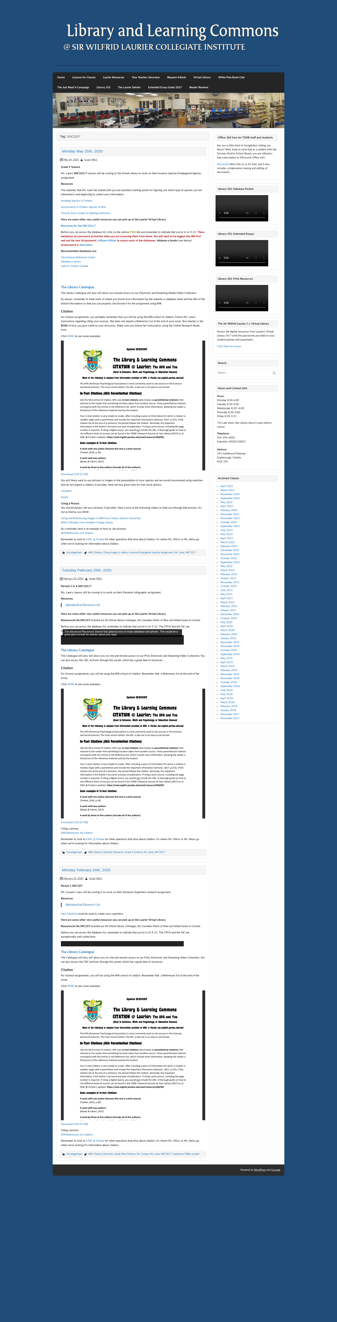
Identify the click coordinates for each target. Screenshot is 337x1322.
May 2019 (226, 658)
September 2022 (230, 562)
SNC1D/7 (190, 622)
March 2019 (227, 666)
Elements (108, 1292)
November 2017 (230, 718)
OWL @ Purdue (95, 609)
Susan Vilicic (90, 159)
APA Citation (95, 622)
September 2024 (230, 498)
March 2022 (227, 570)
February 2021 (228, 606)
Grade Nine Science (125, 1292)
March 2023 (227, 542)
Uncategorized (74, 622)
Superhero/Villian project (186, 1292)
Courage (275, 1308)
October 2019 (228, 650)
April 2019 (226, 662)
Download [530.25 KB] (74, 544)
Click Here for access (229, 346)
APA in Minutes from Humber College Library (87, 592)
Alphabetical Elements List (82, 675)
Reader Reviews (198, 87)
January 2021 (228, 610)
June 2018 (226, 690)
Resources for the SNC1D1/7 (78, 226)
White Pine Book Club (231, 77)
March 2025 (227, 490)
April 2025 (226, 486)
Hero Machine (69, 1052)
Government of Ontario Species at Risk (83, 207)
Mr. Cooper (143, 1292)
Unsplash (66, 561)
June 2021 (226, 590)
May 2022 (226, 566)
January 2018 (228, 710)
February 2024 (228, 510)
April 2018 (226, 698)
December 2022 (229, 550)
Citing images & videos (115, 622)
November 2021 (230, 582)
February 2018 (228, 706)
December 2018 (229, 674)
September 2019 (230, 654)
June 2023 (226, 530)
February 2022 (228, 574)
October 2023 (228, 522)
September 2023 (230, 526)
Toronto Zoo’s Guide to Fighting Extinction (85, 213)
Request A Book (176, 77)
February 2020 (228, 634)
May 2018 (226, 694)
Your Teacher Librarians (146, 77)
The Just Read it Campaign (73, 87)
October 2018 (228, 682)
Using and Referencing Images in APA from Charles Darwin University (101, 588)
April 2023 (226, 538)
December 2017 (229, 714)
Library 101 (104, 87)
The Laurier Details (129, 87)
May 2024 (226, 502)
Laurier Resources (113, 77)
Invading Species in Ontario (76, 200)
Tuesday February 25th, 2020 (86, 640)
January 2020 (228, 638)
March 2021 (227, 602)
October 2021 (228, 586)
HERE (70, 406)
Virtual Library (202, 77)
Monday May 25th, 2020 (82, 151)
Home (61, 77)
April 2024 (226, 506)
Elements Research (113, 990)
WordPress (260, 1308)
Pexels (64, 567)
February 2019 (228, 670)
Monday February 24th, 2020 (86, 1008)
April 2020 (226, 626)
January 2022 (228, 578)
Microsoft (222, 164)
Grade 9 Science (133, 990)
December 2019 (229, 642)
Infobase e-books (71, 261)
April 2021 (226, 598)
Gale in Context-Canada (74, 266)
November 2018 (230, 678)
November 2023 (230, 518)
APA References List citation (77, 603)
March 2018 (227, 702)
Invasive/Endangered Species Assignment (151, 622)
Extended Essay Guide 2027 (165, 87)
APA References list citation (77, 971)
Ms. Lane (179, 622)
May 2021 (226, 594)
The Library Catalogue (77, 357)
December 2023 (229, 514)
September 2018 (230, 686)
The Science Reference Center (78, 257)
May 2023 (226, 534)
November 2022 (230, 554)
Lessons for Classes (84, 77)
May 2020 (226, 622)
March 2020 (227, 630)
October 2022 (228, 558)
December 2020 (229, 614)
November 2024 (230, 494)
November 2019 (230, 646)
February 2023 (228, 546)
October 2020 (228, 618)
